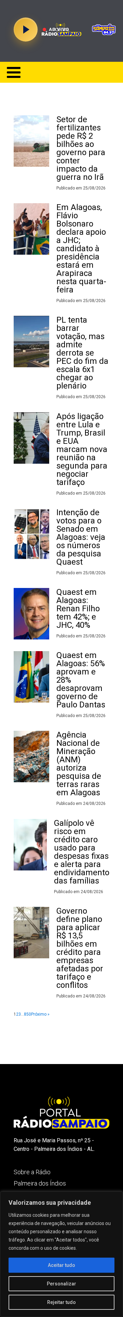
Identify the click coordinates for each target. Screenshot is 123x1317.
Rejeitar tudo (61, 1302)
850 (27, 1014)
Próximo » (40, 1014)
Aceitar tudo (61, 1265)
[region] (61, 1254)
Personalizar (61, 1283)
